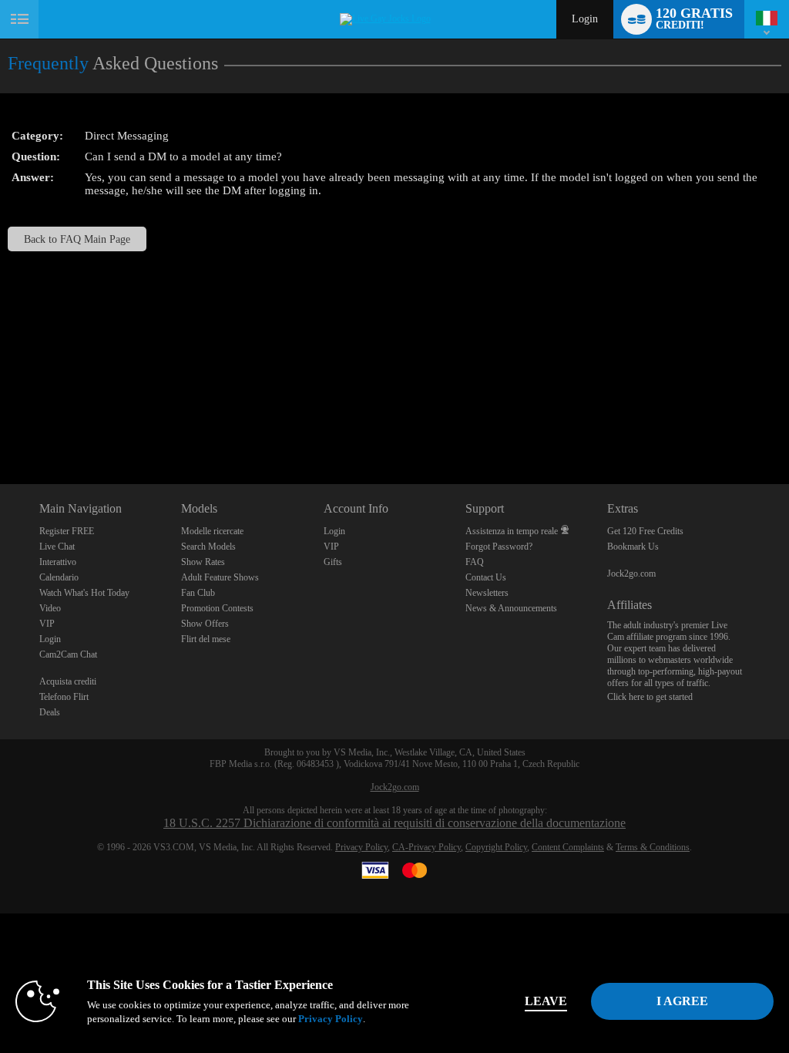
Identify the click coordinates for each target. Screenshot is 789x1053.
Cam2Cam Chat (68, 654)
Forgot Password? (498, 546)
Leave (546, 1001)
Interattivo (57, 562)
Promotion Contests (217, 608)
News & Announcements (511, 608)
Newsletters (487, 592)
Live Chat (57, 546)
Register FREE (66, 531)
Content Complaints (568, 847)
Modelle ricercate (212, 531)
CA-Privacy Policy (426, 847)
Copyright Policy (496, 847)
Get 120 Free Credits (645, 531)
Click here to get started (650, 696)
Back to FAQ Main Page (77, 239)
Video (50, 608)
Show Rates (203, 562)
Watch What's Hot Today (84, 592)
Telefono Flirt (64, 696)
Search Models (208, 546)
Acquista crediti (67, 681)
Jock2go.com (631, 573)
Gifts (333, 562)
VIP (47, 623)
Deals (49, 712)
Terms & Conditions (653, 847)
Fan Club (198, 592)
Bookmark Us (633, 546)
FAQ (474, 562)
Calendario (59, 577)
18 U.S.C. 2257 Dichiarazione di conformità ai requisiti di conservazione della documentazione (394, 822)
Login (585, 19)
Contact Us (485, 577)
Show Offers (205, 623)
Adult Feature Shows (220, 577)
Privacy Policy (361, 847)
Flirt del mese (205, 639)
